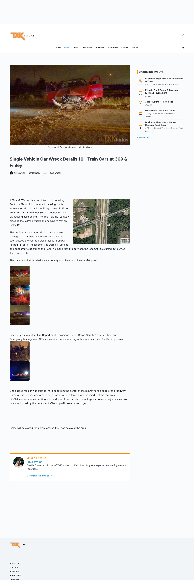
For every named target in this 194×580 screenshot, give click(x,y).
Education (113, 48)
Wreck (58, 173)
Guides (135, 48)
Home (58, 48)
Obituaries (87, 48)
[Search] (183, 35)
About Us (14, 571)
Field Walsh (34, 462)
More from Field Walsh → (39, 475)
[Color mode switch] (183, 48)
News (66, 48)
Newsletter (15, 575)
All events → (143, 137)
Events (124, 48)
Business (100, 48)
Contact (14, 567)
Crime (75, 48)
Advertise (14, 563)
